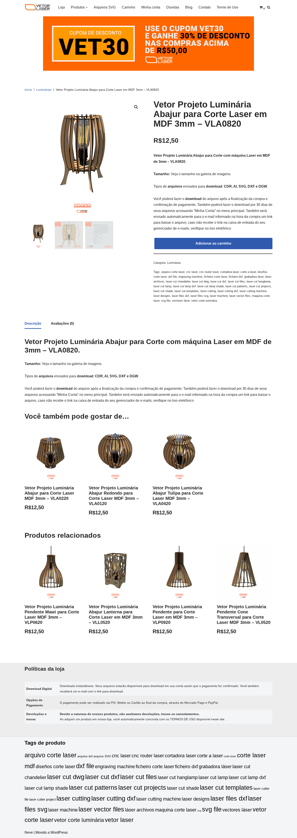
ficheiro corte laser (215, 276)
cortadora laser (229, 272)
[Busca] (268, 7)
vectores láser (181, 300)
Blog (188, 7)
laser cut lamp (162, 286)
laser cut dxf (218, 281)
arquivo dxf (85, 756)
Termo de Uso (227, 7)
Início (28, 89)
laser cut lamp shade (210, 286)
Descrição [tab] (33, 323)
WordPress (59, 832)
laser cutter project (42, 799)
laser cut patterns (236, 286)
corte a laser (248, 272)
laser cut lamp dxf (184, 286)
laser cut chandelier (178, 281)
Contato (205, 7)
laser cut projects (260, 286)
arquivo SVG (102, 756)
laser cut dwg (200, 281)
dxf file (172, 276)
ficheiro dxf (236, 276)
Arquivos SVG (105, 7)
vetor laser (119, 819)
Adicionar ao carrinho (213, 243)
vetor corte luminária (204, 300)
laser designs (162, 295)
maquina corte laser (175, 810)
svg (199, 810)
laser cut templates (187, 291)
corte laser (230, 756)
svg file (165, 300)
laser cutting (208, 291)
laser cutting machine (253, 291)
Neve (29, 832)
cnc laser (191, 272)
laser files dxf (180, 295)
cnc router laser (209, 272)
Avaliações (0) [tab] (62, 323)
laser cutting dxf (228, 291)
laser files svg (199, 295)
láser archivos (139, 810)
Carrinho (128, 7)
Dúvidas (172, 7)
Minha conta (150, 7)
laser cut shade (163, 291)
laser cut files (236, 281)
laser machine (219, 295)
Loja (61, 7)
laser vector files (239, 295)
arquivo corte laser (172, 272)
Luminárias (44, 89)
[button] (87, 7)
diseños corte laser (55, 766)
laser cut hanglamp (258, 281)
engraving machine (190, 276)
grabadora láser (254, 276)
